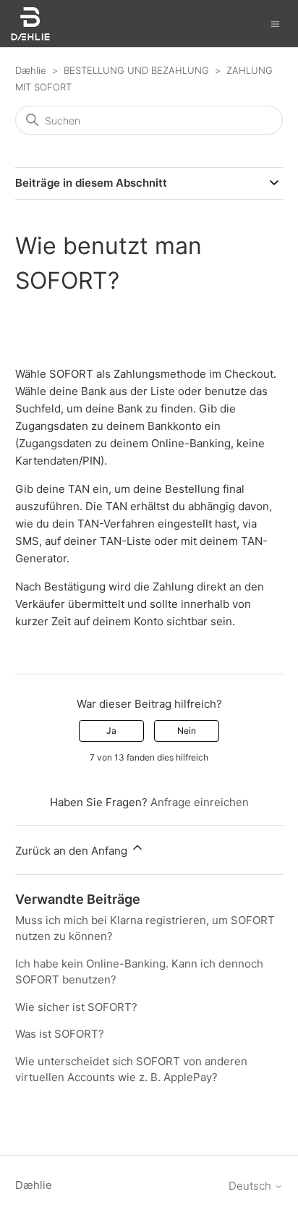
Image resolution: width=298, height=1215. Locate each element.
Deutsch (251, 1186)
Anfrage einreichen (199, 802)
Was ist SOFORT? (59, 1034)
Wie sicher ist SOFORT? (76, 1007)
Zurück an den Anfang (72, 851)
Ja (111, 730)
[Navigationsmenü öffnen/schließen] (275, 23)
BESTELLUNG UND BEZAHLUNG (136, 70)
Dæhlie (30, 70)
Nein (186, 730)
